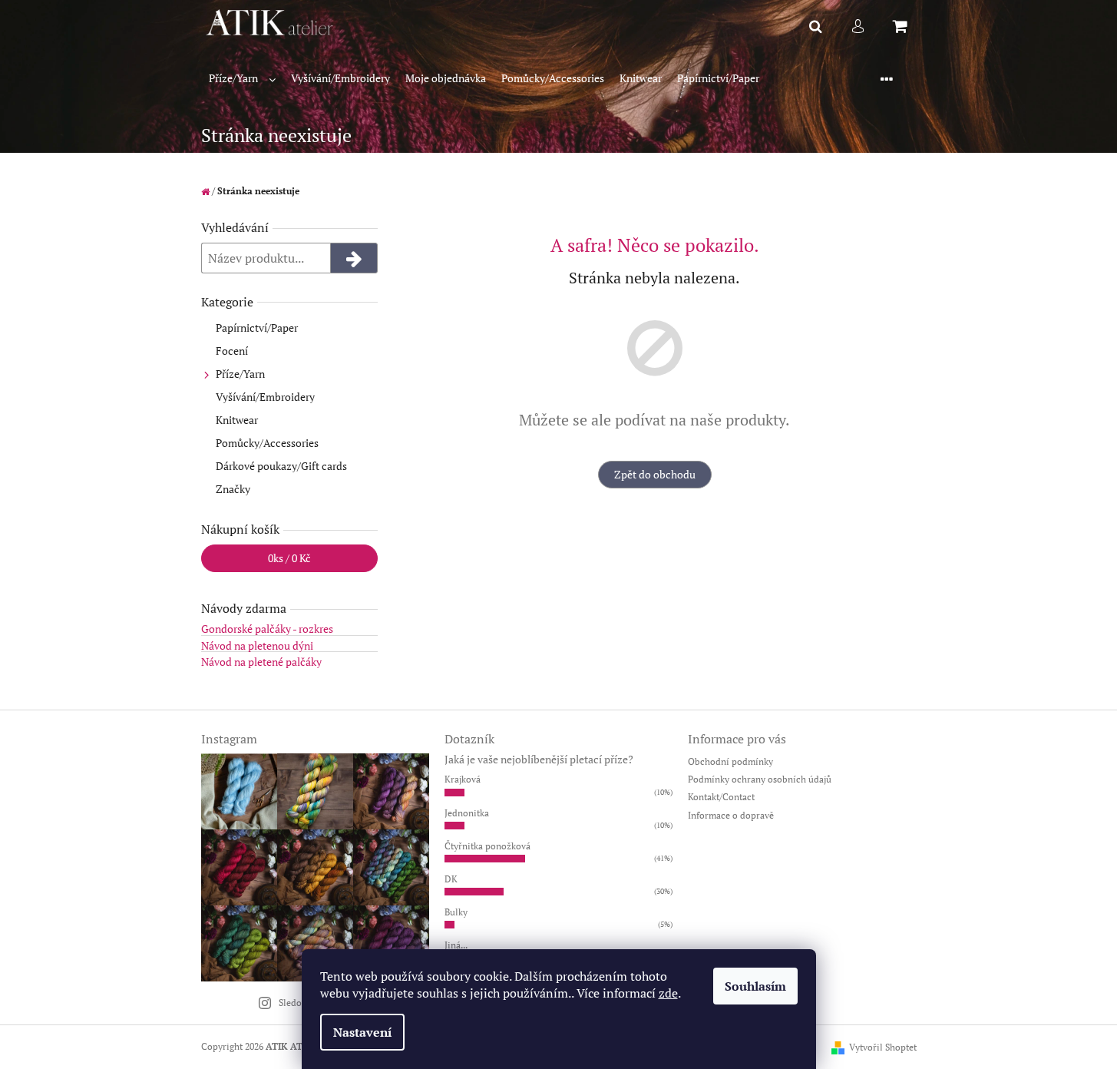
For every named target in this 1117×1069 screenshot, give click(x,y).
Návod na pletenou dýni (257, 645)
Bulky (456, 912)
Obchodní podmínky (730, 761)
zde (668, 993)
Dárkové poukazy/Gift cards (281, 465)
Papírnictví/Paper (257, 327)
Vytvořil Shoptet (883, 1047)
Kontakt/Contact (721, 797)
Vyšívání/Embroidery (265, 396)
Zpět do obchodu (655, 474)
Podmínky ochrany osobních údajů (759, 779)
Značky (233, 489)
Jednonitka (466, 813)
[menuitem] (242, 78)
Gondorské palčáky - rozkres (267, 628)
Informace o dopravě (731, 815)
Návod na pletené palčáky (261, 661)
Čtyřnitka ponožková (487, 846)
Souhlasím (755, 986)
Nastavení (362, 1032)
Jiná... (456, 945)
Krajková (462, 779)
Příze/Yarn (240, 373)
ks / (289, 558)
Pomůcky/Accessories (267, 442)
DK (451, 879)
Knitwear (237, 419)
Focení (232, 350)
